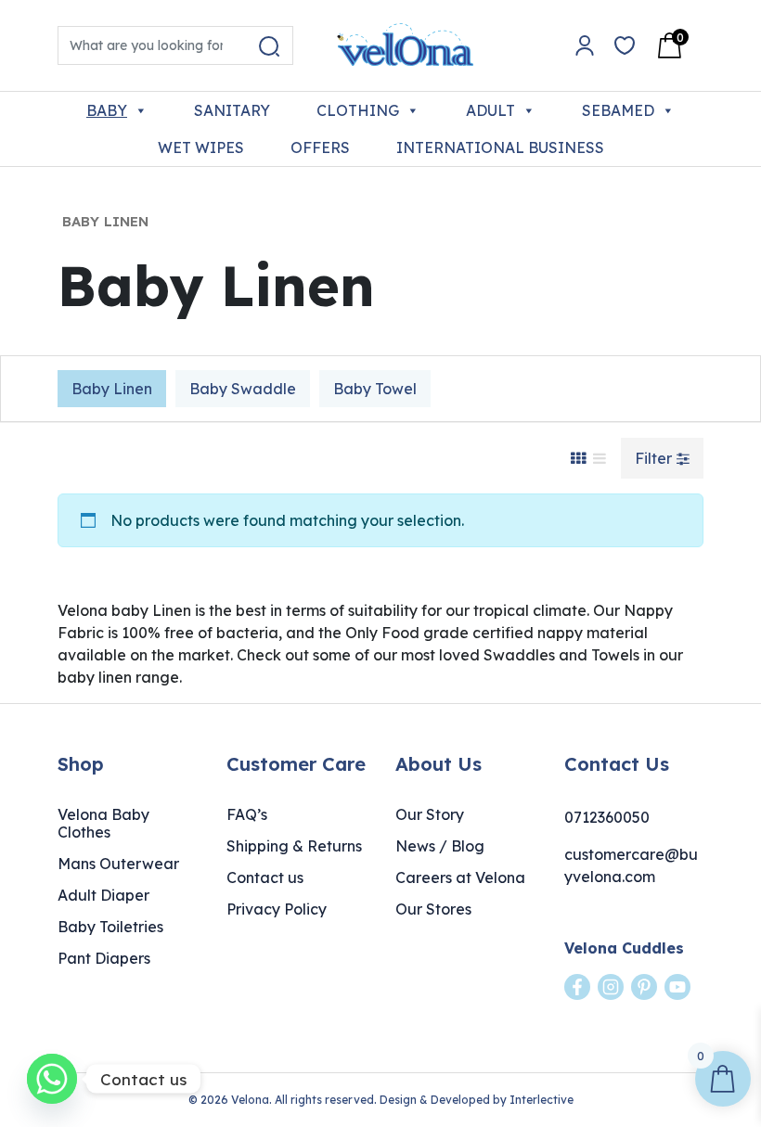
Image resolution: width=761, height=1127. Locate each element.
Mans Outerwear (118, 863)
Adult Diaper (103, 895)
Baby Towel (375, 388)
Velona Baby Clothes (103, 823)
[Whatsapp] (52, 1079)
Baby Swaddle (242, 388)
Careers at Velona (460, 877)
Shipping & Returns (294, 846)
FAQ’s (246, 814)
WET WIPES (201, 147)
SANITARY (232, 110)
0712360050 (607, 817)
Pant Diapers (104, 958)
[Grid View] (578, 458)
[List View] (599, 458)
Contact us (264, 877)
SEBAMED (618, 110)
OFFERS (320, 147)
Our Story (429, 814)
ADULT (490, 110)
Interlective (541, 1100)
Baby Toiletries (110, 926)
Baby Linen (111, 388)
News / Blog (439, 846)
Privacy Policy (276, 909)
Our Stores (433, 909)
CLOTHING (357, 110)
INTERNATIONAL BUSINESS (500, 147)
